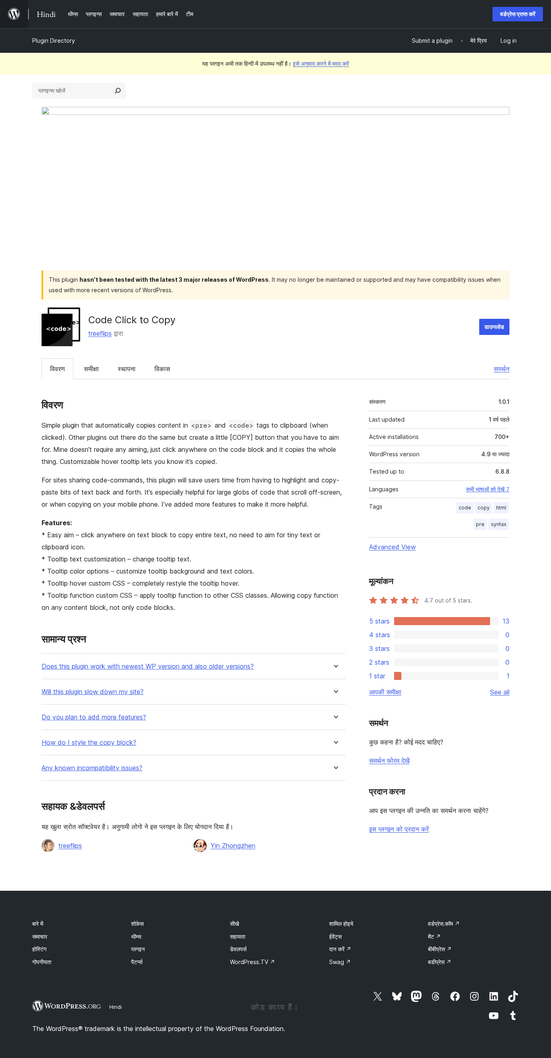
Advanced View (392, 547)
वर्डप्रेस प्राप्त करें (517, 13)
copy (484, 508)
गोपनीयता (41, 961)
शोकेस (137, 923)
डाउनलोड (494, 326)
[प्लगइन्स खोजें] (118, 91)
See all (499, 692)
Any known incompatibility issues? (92, 768)
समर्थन (501, 369)
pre (480, 524)
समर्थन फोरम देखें (389, 761)
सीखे (234, 923)
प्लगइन (138, 949)
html (501, 508)
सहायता (237, 936)
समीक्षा (91, 369)
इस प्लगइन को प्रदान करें (399, 829)
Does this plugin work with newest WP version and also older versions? (148, 666)
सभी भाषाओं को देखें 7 (487, 489)
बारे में (37, 923)
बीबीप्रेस (440, 949)
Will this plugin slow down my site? (93, 692)
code (465, 508)
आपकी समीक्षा (385, 692)
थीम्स (136, 936)
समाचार (39, 936)
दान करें (340, 949)
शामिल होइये (341, 923)
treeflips (100, 333)
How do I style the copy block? (89, 742)
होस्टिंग (39, 949)
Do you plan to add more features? (94, 717)
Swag (340, 961)
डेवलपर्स (238, 949)
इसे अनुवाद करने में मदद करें (321, 63)
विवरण (57, 369)
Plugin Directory (53, 40)
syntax (498, 524)
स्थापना (127, 369)
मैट (434, 936)
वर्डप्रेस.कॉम (444, 923)
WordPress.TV (252, 961)
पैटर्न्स (136, 961)
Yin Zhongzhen (233, 846)
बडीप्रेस (439, 961)
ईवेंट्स (335, 936)
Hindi (115, 1007)
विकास (162, 369)
